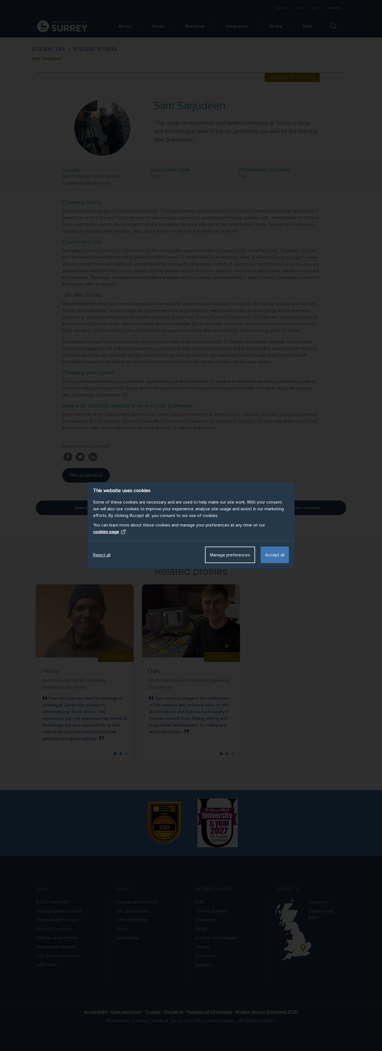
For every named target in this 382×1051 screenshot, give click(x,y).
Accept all (274, 555)
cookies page (106, 532)
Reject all (101, 555)
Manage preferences (230, 555)
